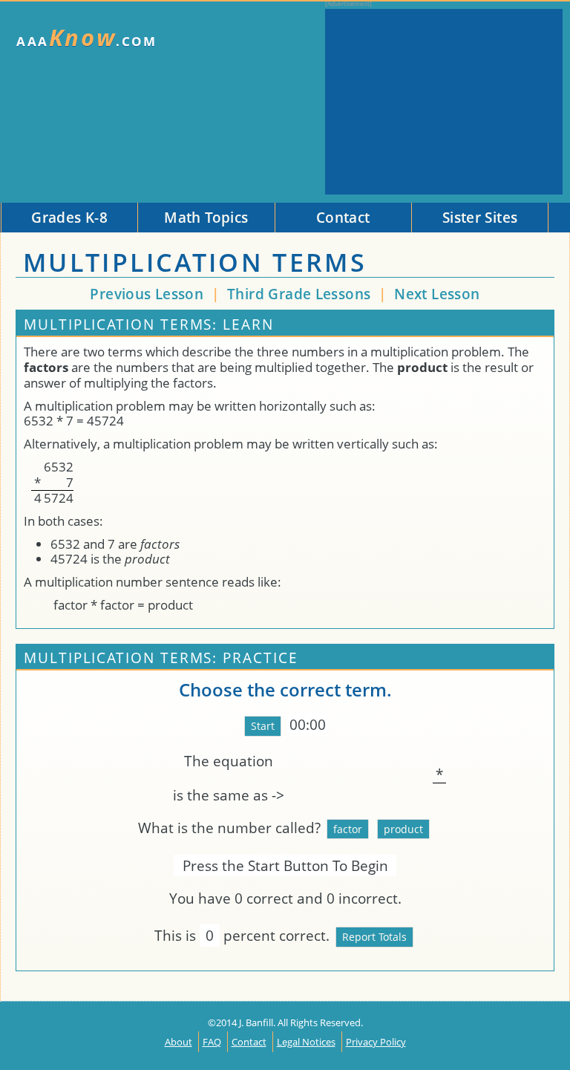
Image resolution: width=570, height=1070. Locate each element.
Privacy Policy (376, 1041)
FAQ (212, 1041)
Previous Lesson (146, 294)
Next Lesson (436, 294)
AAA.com (86, 37)
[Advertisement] (444, 102)
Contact (249, 1041)
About (178, 1041)
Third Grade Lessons (301, 294)
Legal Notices (306, 1041)
